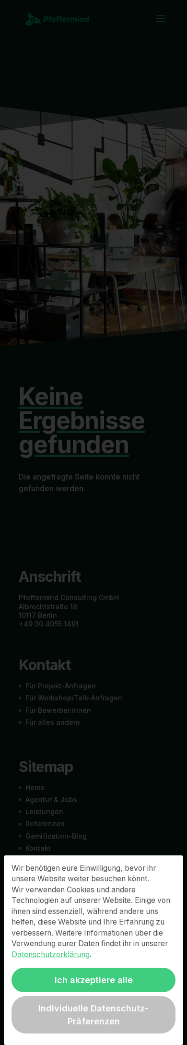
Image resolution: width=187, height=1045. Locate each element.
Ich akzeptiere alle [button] (94, 980)
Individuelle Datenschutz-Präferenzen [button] (93, 1014)
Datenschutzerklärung (51, 954)
